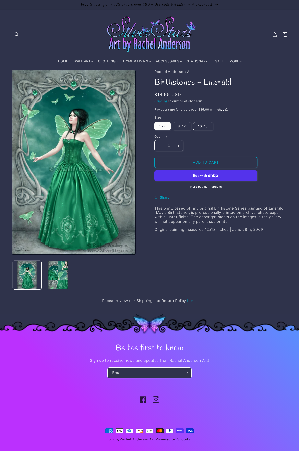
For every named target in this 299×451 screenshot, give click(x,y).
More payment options (206, 186)
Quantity (160, 136)
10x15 (203, 126)
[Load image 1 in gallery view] (27, 275)
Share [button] (164, 197)
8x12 (182, 126)
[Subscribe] (186, 372)
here (191, 300)
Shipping (160, 101)
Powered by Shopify (173, 439)
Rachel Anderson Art (137, 439)
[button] (17, 34)
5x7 (162, 126)
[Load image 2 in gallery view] (58, 275)
